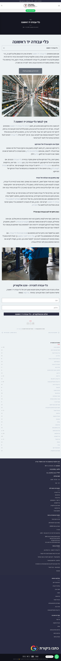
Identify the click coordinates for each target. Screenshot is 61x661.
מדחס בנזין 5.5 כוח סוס (55, 538)
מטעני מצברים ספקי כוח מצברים (53, 407)
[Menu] (59, 5)
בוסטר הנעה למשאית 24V (54, 522)
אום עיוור (58, 571)
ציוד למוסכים (57, 436)
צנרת (59, 445)
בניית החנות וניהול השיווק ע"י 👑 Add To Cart (22, 659)
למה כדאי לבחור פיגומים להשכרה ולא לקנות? (50, 553)
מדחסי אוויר (57, 393)
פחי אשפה (57, 425)
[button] (3, 48)
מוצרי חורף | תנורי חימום (55, 405)
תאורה (58, 593)
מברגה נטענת (57, 390)
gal (23, 27)
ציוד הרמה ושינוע (56, 430)
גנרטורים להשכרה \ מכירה (54, 358)
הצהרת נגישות (57, 637)
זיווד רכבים (57, 367)
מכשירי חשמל (57, 410)
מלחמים (58, 413)
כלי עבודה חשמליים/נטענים (54, 382)
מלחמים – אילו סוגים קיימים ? (53, 560)
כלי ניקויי (58, 376)
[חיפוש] (1, 5)
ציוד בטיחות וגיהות (56, 427)
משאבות (58, 419)
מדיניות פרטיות (57, 633)
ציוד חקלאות (57, 433)
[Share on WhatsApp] (33, 323)
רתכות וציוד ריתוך (56, 448)
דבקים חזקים (57, 361)
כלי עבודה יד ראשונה (39, 53)
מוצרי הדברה (57, 402)
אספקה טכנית (57, 347)
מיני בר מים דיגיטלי (56, 519)
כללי (31, 19)
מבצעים (58, 387)
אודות (59, 626)
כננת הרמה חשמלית (55, 540)
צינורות (58, 442)
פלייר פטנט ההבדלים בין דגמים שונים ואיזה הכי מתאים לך (47, 564)
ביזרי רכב (58, 356)
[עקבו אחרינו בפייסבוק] (32, 1)
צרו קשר (26, 292)
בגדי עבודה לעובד (56, 353)
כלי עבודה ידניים (56, 384)
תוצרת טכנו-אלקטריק (55, 505)
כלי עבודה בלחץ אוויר (55, 379)
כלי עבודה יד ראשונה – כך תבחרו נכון (52, 550)
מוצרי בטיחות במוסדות (55, 399)
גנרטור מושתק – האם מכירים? (10, 332)
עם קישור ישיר (19, 328)
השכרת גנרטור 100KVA (55, 526)
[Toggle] (1, 347)
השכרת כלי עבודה (56, 364)
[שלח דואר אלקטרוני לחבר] (28, 323)
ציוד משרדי (57, 439)
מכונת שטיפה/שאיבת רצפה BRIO (52, 536)
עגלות (58, 422)
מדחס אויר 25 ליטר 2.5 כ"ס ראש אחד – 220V (50, 533)
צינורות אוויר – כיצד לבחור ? (54, 567)
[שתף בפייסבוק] (30, 323)
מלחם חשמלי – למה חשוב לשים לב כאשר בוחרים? (49, 557)
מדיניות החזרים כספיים (55, 630)
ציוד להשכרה (57, 492)
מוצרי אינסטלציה (56, 396)
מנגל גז (58, 529)
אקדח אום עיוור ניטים (55, 350)
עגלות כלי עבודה (56, 586)
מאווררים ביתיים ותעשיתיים (54, 603)
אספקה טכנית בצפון (53, 332)
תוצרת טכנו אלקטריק (55, 450)
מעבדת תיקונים (56, 416)
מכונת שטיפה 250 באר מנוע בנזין (52, 542)
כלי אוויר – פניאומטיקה (55, 500)
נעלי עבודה (57, 497)
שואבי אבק (57, 589)
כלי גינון (58, 373)
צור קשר (58, 619)
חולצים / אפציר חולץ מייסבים (53, 370)
